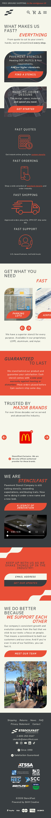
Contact (36, 724)
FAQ (41, 720)
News (33, 720)
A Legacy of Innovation (25, 506)
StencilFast (29, 798)
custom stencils (38, 154)
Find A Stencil (25, 74)
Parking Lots (18, 314)
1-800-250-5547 (25, 736)
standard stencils (34, 186)
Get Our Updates (25, 583)
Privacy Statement (20, 724)
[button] (28, 12)
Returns (23, 720)
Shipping (12, 720)
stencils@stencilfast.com (25, 739)
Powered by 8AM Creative (25, 802)
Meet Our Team (25, 653)
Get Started (25, 109)
